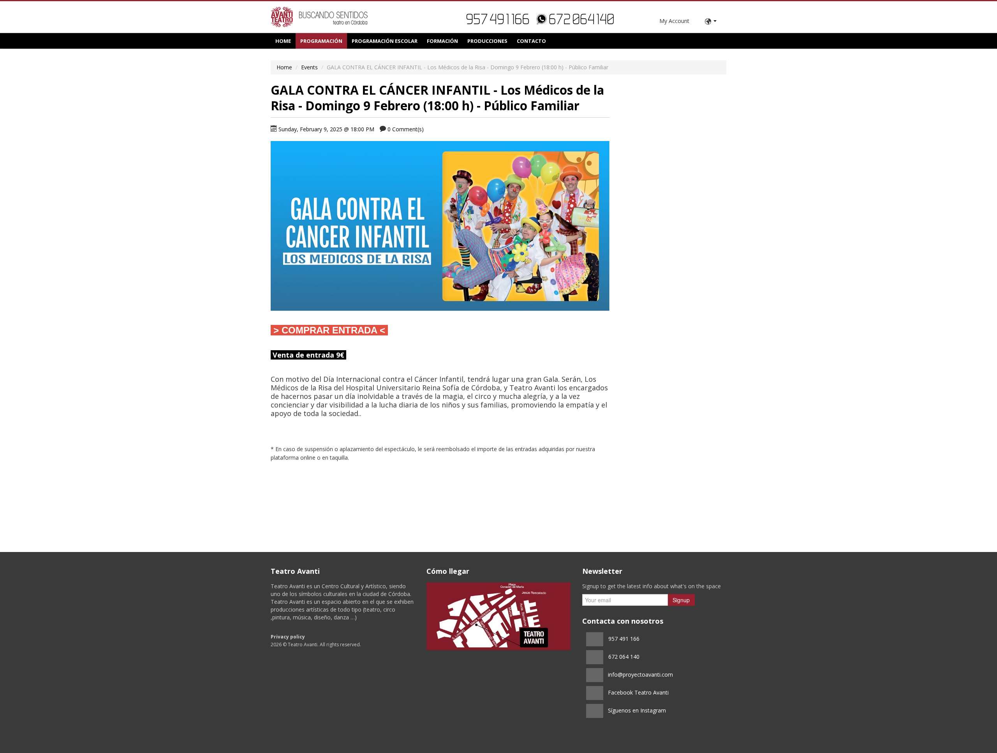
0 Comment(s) (406, 129)
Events (309, 67)
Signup (681, 600)
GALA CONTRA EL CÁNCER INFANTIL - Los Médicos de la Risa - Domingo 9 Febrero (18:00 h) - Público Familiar (437, 97)
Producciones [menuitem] (487, 40)
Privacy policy (288, 636)
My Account (674, 21)
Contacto (531, 40)
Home (283, 40)
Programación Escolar (384, 40)
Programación (321, 40)
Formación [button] (442, 40)
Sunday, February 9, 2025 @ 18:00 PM (326, 129)
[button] (710, 21)
